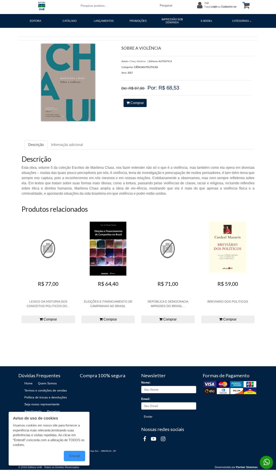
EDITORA (35, 20)
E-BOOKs (206, 20)
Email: (145, 399)
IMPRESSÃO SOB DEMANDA (172, 21)
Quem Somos (47, 383)
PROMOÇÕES (138, 20)
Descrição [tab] (36, 145)
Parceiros (53, 411)
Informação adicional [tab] (67, 145)
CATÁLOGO (70, 20)
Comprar (137, 103)
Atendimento (33, 411)
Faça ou (221, 6)
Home (28, 383)
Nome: (146, 382)
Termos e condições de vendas (45, 390)
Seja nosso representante (42, 404)
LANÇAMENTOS (104, 20)
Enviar (148, 416)
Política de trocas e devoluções (45, 397)
